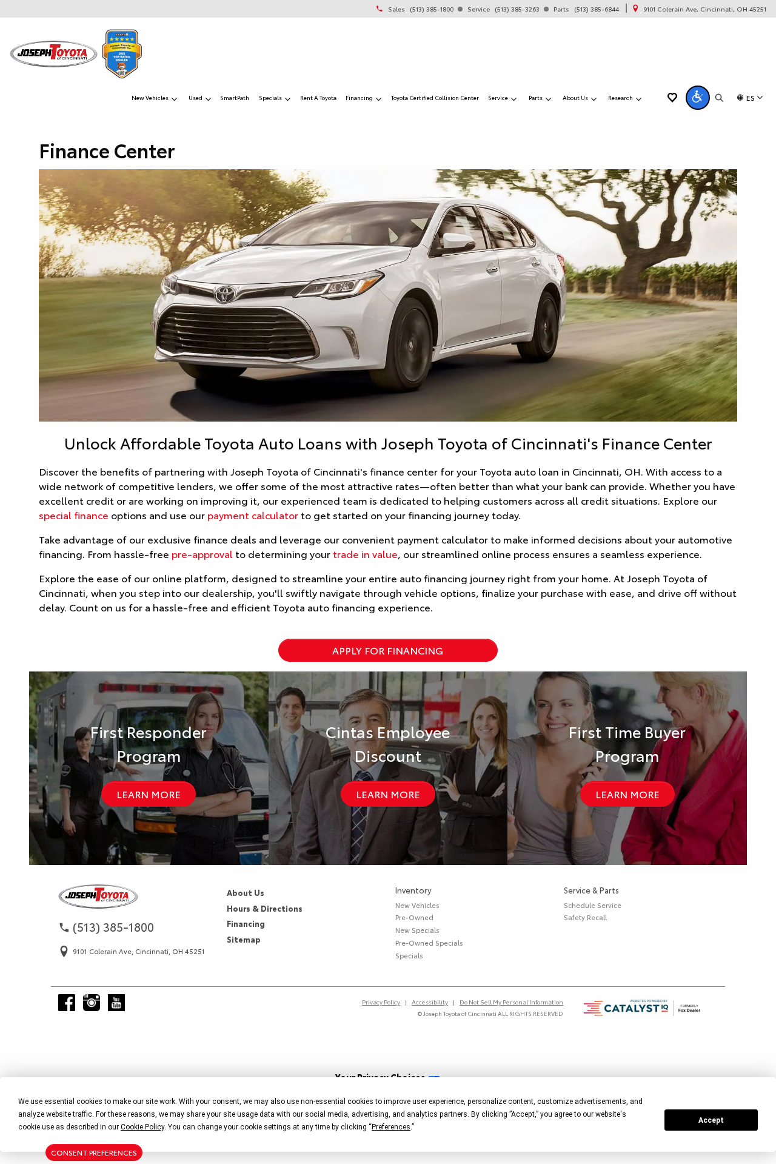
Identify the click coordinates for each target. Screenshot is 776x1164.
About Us (245, 892)
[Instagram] (91, 1002)
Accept (711, 1120)
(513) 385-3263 (517, 9)
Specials (409, 955)
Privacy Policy (381, 1001)
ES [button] (750, 97)
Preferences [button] (391, 1127)
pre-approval (202, 553)
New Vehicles (417, 905)
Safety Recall (585, 917)
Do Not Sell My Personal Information (511, 1001)
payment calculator (254, 515)
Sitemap (244, 939)
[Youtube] (116, 1002)
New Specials (417, 930)
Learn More (148, 794)
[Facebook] (66, 1002)
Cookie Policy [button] (142, 1127)
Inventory (413, 889)
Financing (246, 923)
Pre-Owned (414, 917)
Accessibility (430, 1001)
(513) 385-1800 (431, 9)
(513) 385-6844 (596, 9)
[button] (698, 98)
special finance (74, 515)
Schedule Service (592, 905)
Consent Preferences (94, 1152)
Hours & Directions (265, 908)
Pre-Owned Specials (429, 942)
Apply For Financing (387, 650)
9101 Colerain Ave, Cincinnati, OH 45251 (704, 9)
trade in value (365, 553)
